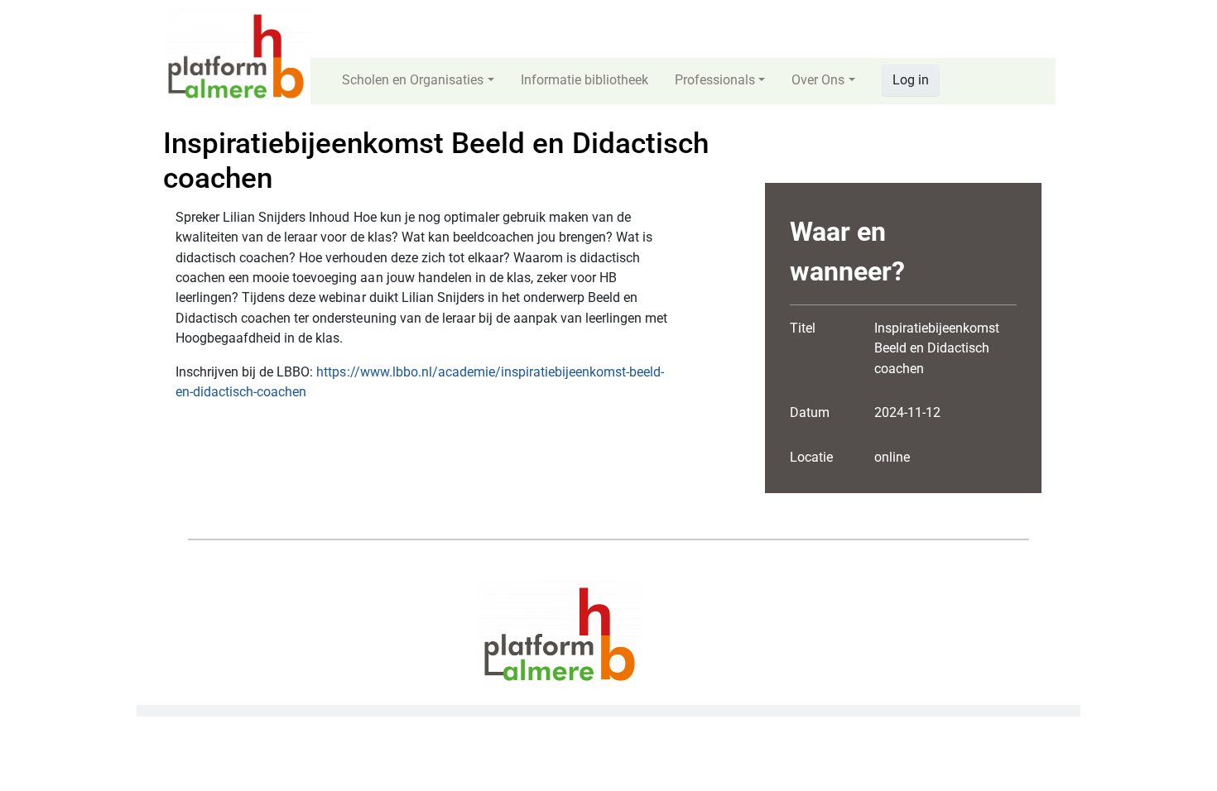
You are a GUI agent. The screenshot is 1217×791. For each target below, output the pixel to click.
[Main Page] (235, 55)
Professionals (715, 80)
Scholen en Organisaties (412, 80)
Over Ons (817, 80)
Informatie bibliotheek (584, 80)
